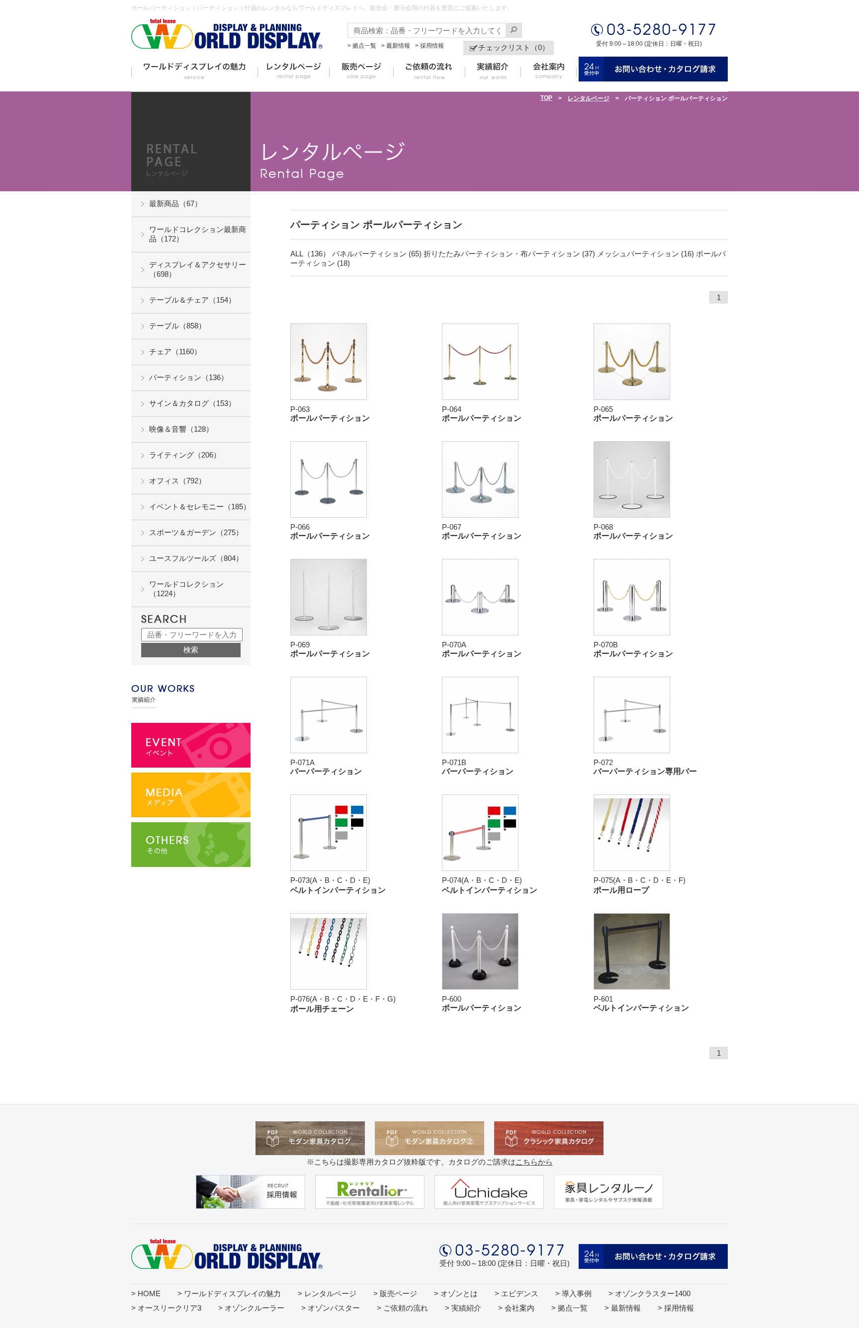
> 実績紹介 (463, 1308)
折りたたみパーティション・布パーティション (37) (509, 253)
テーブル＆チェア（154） (192, 300)
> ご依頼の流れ (402, 1308)
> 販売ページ (395, 1293)
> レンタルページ (327, 1293)
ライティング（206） (185, 455)
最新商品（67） (175, 203)
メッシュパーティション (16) (645, 253)
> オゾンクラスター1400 (649, 1293)
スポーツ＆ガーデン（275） (196, 532)
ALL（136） (310, 253)
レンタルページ (588, 98)
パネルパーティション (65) (377, 253)
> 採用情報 (429, 45)
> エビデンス (516, 1293)
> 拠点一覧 (361, 45)
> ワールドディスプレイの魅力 (229, 1293)
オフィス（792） (177, 480)
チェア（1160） (175, 351)
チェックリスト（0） (513, 47)
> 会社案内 (516, 1308)
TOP (546, 97)
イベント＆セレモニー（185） (200, 506)
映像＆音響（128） (181, 429)
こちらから (534, 1162)
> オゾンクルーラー (251, 1308)
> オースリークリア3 (166, 1308)
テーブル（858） (177, 325)
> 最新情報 (395, 45)
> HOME (146, 1293)
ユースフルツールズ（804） (196, 558)
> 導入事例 (573, 1293)
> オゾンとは (456, 1293)
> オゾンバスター (330, 1308)
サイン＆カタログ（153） (192, 403)
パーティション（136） (188, 377)
